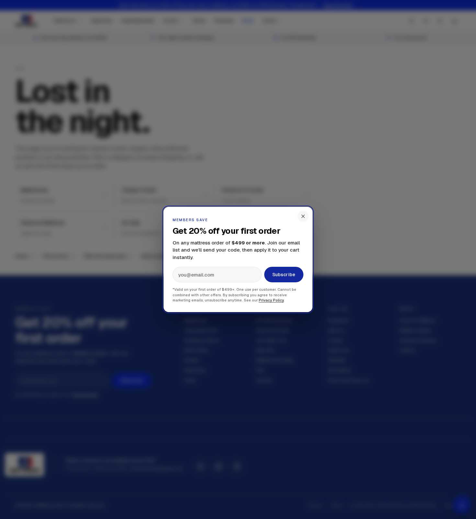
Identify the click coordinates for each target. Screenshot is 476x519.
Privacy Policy (271, 300)
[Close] (303, 216)
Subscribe (283, 274)
